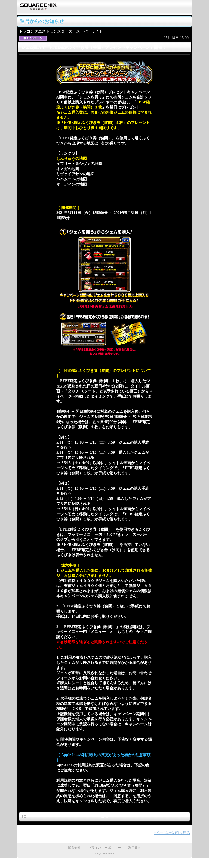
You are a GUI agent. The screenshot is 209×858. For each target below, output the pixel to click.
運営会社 (74, 848)
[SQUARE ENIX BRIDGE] (38, 9)
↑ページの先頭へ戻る (172, 833)
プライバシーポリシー (104, 848)
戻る (104, 816)
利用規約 (134, 848)
